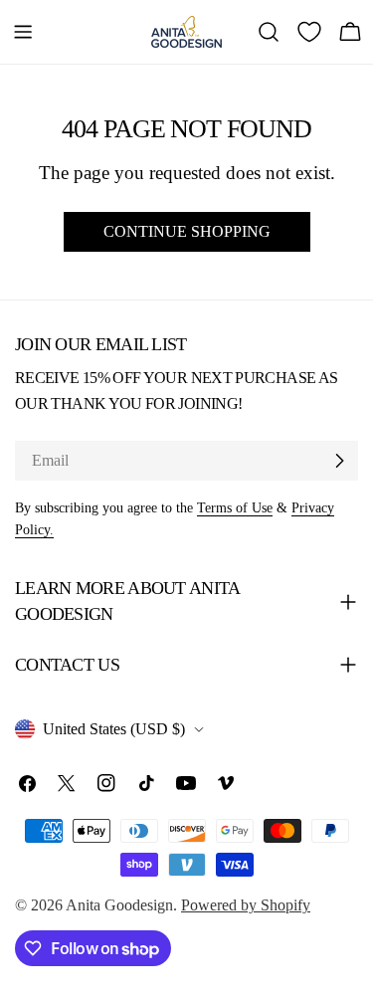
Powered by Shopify (245, 905)
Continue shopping (187, 231)
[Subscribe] (339, 461)
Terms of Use (235, 507)
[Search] (268, 32)
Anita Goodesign (119, 905)
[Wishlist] (309, 32)
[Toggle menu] (23, 32)
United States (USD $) (114, 728)
